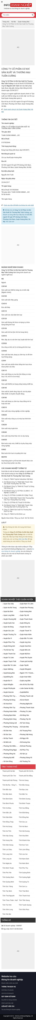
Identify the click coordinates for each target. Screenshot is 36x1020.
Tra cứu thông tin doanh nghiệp (10, 1009)
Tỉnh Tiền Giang (24, 900)
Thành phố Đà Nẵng (26, 776)
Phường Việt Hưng (26, 734)
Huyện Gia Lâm (8, 631)
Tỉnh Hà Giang (7, 826)
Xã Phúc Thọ (24, 750)
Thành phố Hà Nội (25, 661)
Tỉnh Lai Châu (7, 849)
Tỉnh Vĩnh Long (7, 909)
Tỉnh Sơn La (23, 886)
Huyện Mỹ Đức (24, 654)
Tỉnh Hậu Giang (7, 836)
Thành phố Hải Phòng (9, 780)
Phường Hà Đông (8, 700)
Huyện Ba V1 (7, 681)
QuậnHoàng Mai (8, 673)
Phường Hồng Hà (8, 754)
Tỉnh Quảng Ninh (8, 882)
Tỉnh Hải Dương (24, 831)
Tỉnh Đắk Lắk (6, 813)
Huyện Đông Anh (8, 646)
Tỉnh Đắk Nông (24, 813)
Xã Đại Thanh (7, 738)
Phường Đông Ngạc (9, 750)
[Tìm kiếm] (33, 15)
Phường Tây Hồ (25, 719)
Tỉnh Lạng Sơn (7, 854)
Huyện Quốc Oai (8, 623)
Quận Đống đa (24, 623)
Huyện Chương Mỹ (9, 619)
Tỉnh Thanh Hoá (24, 896)
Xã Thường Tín (24, 761)
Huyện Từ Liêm (8, 658)
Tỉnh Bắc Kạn (7, 789)
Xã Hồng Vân (24, 715)
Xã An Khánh (24, 700)
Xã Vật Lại (23, 754)
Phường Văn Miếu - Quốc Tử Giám (10, 746)
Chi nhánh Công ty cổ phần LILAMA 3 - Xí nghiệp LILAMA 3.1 (18, 491)
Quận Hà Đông (8, 627)
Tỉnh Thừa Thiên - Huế (10, 900)
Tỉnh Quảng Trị (24, 882)
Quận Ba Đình (7, 611)
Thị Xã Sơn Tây (8, 650)
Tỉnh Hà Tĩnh (6, 831)
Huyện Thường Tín (9, 634)
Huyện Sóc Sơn (24, 627)
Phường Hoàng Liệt (9, 723)
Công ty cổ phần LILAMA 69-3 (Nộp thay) (18, 495)
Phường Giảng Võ (25, 757)
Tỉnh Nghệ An (7, 863)
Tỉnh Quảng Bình (24, 873)
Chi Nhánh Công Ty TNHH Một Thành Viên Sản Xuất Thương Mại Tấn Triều (18, 483)
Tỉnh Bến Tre (23, 794)
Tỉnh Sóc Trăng (7, 886)
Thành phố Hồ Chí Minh (27, 771)
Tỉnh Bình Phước (8, 803)
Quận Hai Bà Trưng (9, 608)
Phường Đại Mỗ (8, 757)
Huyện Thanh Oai (8, 654)
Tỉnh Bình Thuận (24, 803)
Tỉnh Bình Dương (24, 799)
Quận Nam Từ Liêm (26, 604)
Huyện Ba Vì (7, 638)
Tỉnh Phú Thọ (23, 868)
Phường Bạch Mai (9, 715)
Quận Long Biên (8, 615)
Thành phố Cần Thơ (9, 776)
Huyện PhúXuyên (8, 688)
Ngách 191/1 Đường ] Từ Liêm (26, 673)
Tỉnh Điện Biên (7, 817)
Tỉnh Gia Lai (23, 822)
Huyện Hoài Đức (25, 646)
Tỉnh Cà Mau (6, 808)
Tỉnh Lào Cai (23, 854)
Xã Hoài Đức (7, 704)
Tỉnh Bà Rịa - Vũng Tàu (10, 785)
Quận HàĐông (7, 669)
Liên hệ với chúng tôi (7, 993)
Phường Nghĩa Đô (25, 704)
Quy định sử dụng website (9, 999)
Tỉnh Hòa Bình (24, 836)
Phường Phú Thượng (10, 727)
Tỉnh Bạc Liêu (23, 789)
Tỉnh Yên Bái (6, 914)
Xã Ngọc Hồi (24, 738)
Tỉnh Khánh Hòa (24, 840)
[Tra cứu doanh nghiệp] (18, 6)
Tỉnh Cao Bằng (24, 808)
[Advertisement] (18, 47)
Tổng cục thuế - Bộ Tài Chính (24, 518)
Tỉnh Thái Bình (24, 891)
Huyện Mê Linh (24, 650)
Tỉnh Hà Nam (23, 826)
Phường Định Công (9, 719)
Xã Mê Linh (6, 742)
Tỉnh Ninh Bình (24, 863)
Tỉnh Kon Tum (23, 845)
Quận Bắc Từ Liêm (26, 638)
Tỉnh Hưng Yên (7, 840)
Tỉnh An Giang (24, 780)
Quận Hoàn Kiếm (25, 634)
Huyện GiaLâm (8, 692)
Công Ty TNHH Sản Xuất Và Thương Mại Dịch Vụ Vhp (17, 510)
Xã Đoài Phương (25, 746)
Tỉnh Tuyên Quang (25, 905)
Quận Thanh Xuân (25, 619)
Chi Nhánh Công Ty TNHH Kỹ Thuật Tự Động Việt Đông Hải (19, 487)
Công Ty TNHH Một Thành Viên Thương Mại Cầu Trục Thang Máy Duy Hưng (19, 499)
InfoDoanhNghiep (25, 1016)
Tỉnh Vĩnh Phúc (24, 909)
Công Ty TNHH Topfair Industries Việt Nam (18, 479)
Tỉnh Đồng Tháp (7, 822)
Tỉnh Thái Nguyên (8, 896)
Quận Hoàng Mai (25, 611)
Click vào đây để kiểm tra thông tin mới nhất (19, 205)
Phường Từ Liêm (25, 711)
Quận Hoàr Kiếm (25, 677)
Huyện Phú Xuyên (25, 658)
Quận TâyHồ (24, 665)
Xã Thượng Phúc (25, 731)
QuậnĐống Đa (7, 677)
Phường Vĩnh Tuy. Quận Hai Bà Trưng (10, 696)
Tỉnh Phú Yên (6, 873)
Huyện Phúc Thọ (8, 642)
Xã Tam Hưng (24, 723)
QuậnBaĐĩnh (24, 692)
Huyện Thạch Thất (9, 661)
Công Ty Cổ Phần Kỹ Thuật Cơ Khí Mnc (17, 502)
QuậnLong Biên (25, 681)
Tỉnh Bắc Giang (24, 785)
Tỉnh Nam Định (24, 859)
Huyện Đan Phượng (26, 608)
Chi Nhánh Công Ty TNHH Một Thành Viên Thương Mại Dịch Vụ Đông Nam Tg (18, 506)
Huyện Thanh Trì (25, 631)
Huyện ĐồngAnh (25, 669)
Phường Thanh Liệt (26, 696)
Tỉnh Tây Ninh (7, 891)
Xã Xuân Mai (24, 727)
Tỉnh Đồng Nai (24, 817)
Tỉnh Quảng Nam (8, 877)
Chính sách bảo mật (7, 1003)
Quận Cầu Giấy (8, 604)
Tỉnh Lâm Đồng (24, 849)
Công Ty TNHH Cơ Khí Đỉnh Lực (14, 514)
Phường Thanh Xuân (26, 707)
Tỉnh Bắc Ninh (7, 794)
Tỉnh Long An (7, 859)
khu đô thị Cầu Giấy (26, 684)
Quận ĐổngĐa (7, 684)
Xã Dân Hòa (7, 731)
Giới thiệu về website (7, 990)
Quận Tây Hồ (24, 615)
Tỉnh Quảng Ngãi (24, 877)
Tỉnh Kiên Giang (7, 845)
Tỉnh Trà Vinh (7, 905)
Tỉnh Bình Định (7, 799)
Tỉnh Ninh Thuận (8, 868)
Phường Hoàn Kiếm (9, 711)
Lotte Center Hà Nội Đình (26, 688)
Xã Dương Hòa (24, 742)
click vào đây (22, 539)
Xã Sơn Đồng (7, 761)
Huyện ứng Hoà (25, 642)
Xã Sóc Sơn (6, 734)
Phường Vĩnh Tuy (8, 707)
